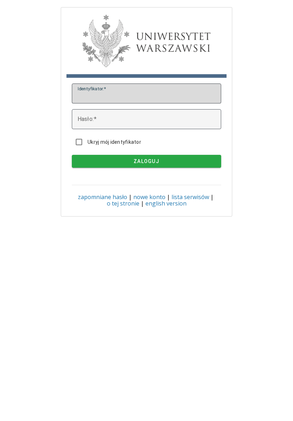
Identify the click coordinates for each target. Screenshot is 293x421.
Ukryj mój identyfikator (114, 142)
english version (166, 203)
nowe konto (149, 197)
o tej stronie (123, 203)
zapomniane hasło (102, 197)
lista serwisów (190, 197)
